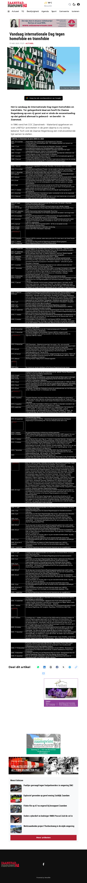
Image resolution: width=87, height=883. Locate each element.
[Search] (69, 4)
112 (23, 11)
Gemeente (64, 11)
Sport (54, 11)
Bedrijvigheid (33, 11)
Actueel (15, 11)
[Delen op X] (63, 667)
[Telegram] (70, 667)
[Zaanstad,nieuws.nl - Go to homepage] (10, 864)
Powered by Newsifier (43, 877)
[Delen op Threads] (50, 667)
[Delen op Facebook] (57, 667)
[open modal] (78, 4)
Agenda (45, 11)
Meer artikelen (43, 838)
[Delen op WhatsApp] (38, 667)
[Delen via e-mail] (43, 673)
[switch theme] (74, 4)
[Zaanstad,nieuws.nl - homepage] (17, 4)
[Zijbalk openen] (8, 11)
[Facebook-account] (43, 864)
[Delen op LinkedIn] (44, 667)
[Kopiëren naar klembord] (76, 667)
